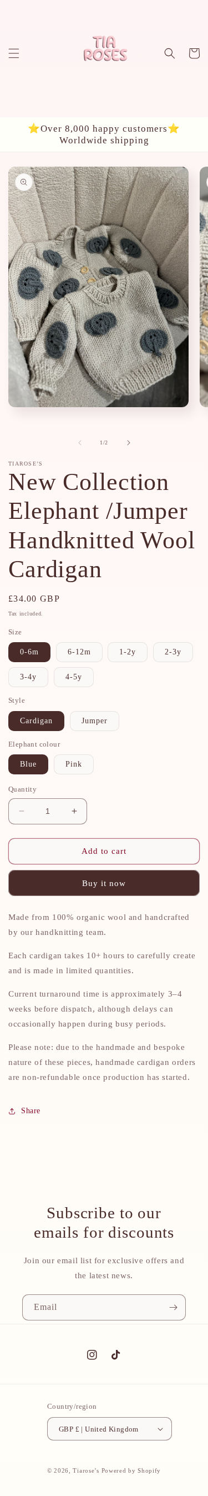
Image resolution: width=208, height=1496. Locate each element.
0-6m (29, 652)
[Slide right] (128, 443)
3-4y (28, 677)
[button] (14, 53)
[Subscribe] (173, 1307)
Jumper (95, 721)
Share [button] (30, 1111)
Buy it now (104, 883)
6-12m (79, 652)
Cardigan (36, 721)
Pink (73, 764)
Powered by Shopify (131, 1470)
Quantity (22, 789)
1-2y (127, 652)
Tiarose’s (86, 1470)
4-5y (73, 677)
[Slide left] (80, 443)
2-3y (173, 652)
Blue (28, 764)
